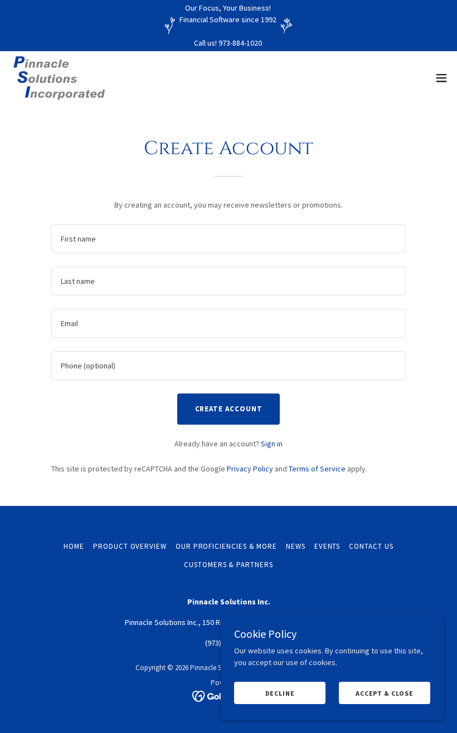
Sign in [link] (272, 444)
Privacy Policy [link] (250, 469)
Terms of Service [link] (317, 469)
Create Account (228, 409)
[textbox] (228, 238)
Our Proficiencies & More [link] (226, 546)
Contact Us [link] (371, 546)
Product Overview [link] (130, 546)
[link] (59, 78)
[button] (441, 78)
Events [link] (327, 546)
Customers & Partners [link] (228, 564)
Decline (280, 693)
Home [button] (74, 546)
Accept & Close (385, 693)
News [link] (295, 546)
